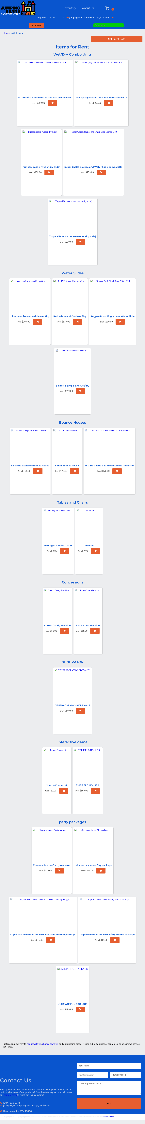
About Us (88, 8)
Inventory (70, 8)
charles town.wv (50, 1044)
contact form (10, 1095)
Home (6, 33)
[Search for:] (108, 25)
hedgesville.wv (34, 1044)
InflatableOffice (108, 1117)
